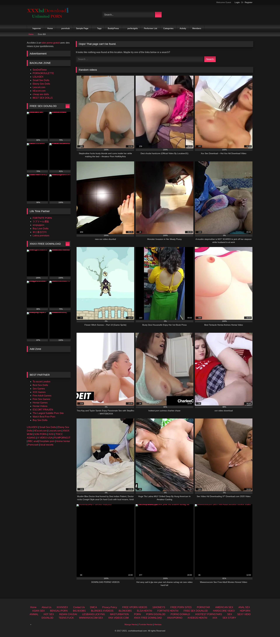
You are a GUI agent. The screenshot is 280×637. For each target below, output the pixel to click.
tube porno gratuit (51, 42)
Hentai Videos (40, 406)
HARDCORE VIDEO (224, 611)
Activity (183, 28)
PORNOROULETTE (43, 73)
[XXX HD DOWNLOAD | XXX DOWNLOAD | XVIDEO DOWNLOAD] (49, 14)
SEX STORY (229, 618)
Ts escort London (41, 381)
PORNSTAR (203, 607)
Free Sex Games (41, 399)
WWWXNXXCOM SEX (91, 618)
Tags (99, 28)
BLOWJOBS (125, 611)
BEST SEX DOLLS (43, 98)
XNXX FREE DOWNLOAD (148, 618)
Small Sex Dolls (41, 80)
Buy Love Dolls (40, 228)
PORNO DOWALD (180, 614)
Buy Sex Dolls (40, 420)
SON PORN (40, 434)
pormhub (65, 28)
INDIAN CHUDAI (68, 614)
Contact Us (79, 607)
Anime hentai (63, 441)
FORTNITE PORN (42, 218)
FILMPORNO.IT (62, 437)
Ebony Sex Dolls (41, 84)
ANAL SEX (244, 607)
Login (237, 2)
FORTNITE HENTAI (167, 611)
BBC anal (33, 441)
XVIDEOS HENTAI (197, 618)
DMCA (93, 607)
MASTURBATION (119, 614)
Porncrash (33, 444)
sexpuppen (38, 225)
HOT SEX (49, 614)
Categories (168, 28)
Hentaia (157, 624)
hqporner (37, 28)
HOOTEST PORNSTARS (208, 614)
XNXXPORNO (174, 618)
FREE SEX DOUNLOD (196, 611)
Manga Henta (131, 624)
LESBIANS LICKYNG (93, 614)
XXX (214, 618)
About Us (46, 607)
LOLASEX (38, 77)
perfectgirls (132, 28)
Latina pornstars (41, 235)
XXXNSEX (62, 607)
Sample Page (82, 28)
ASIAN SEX (38, 611)
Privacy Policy (109, 607)
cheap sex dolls (41, 94)
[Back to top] (271, 628)
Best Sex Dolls (40, 385)
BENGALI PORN (59, 611)
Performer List (150, 28)
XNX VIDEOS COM (118, 618)
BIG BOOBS (79, 611)
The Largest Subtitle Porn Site (48, 413)
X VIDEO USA (44, 437)
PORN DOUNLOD (155, 614)
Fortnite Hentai (146, 624)
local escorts (46, 444)
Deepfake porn (47, 441)
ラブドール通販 (41, 221)
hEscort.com (39, 91)
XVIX (51, 434)
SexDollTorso (40, 70)
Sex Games (39, 388)
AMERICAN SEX (224, 607)
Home (50, 28)
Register (248, 2)
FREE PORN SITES (181, 607)
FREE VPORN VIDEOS (134, 607)
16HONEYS (158, 607)
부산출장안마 (40, 232)
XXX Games (39, 392)
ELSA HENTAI (144, 611)
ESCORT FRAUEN (43, 409)
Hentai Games (40, 402)
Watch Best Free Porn (44, 416)
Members (196, 28)
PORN (137, 614)
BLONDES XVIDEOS (102, 611)
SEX (229, 614)
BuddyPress (113, 28)
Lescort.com (39, 87)
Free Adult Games (42, 395)
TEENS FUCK (66, 618)
